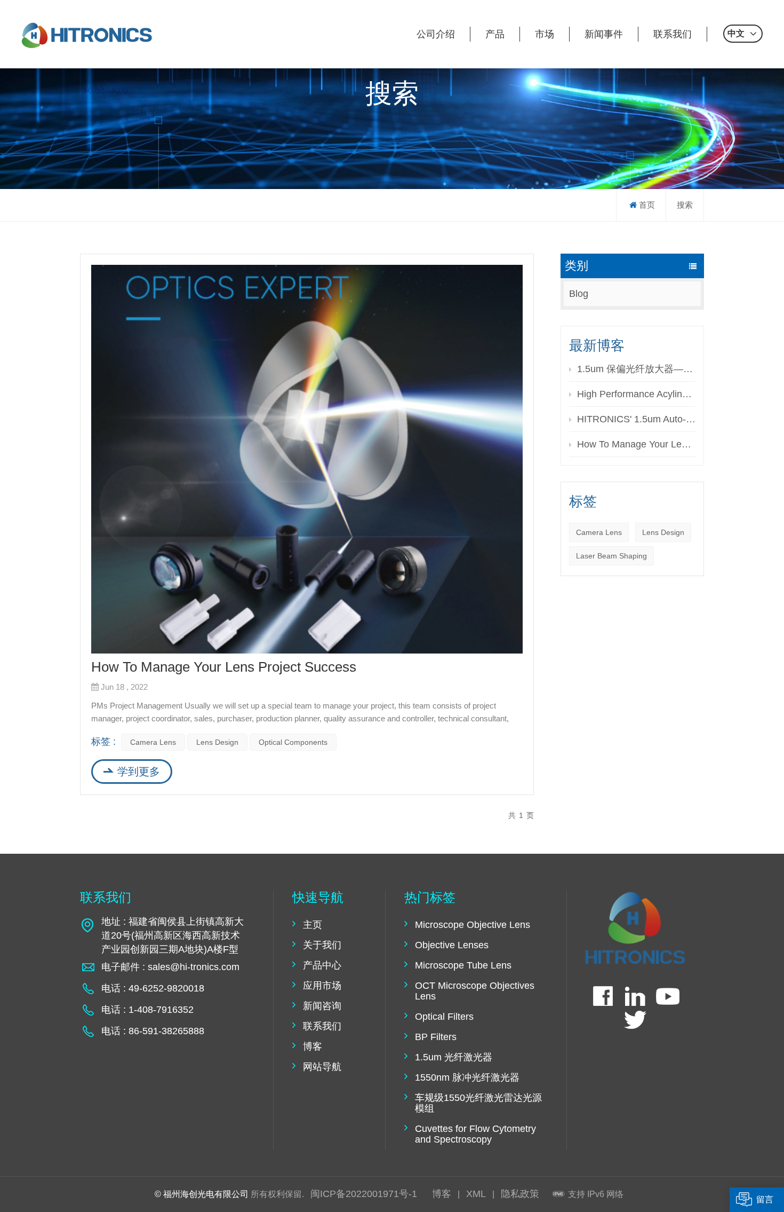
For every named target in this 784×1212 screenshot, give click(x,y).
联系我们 (672, 34)
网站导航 (322, 1066)
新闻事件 (604, 34)
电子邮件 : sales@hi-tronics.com (170, 967)
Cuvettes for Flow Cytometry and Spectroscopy (475, 1134)
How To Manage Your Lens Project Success (636, 444)
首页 (647, 204)
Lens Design (663, 532)
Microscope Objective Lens (472, 924)
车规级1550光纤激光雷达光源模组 (478, 1103)
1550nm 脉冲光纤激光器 (467, 1077)
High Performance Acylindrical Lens (636, 394)
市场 (544, 34)
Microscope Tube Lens (463, 965)
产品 (495, 34)
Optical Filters (444, 1016)
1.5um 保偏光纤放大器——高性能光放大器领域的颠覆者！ (636, 369)
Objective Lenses (452, 945)
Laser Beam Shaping (611, 556)
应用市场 (322, 985)
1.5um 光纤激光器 (453, 1057)
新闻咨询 (322, 1006)
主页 (312, 924)
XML (476, 1194)
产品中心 (322, 965)
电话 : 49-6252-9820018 (152, 988)
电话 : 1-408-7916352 (147, 1009)
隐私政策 (520, 1194)
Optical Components (293, 742)
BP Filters (436, 1037)
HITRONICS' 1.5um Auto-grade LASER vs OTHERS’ (636, 419)
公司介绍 (436, 34)
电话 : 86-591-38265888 (152, 1031)
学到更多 (138, 771)
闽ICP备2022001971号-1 (363, 1194)
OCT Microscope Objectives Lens (474, 991)
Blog (578, 293)
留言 (764, 1199)
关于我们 (322, 945)
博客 (312, 1046)
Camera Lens (599, 532)
